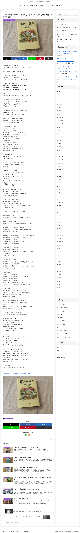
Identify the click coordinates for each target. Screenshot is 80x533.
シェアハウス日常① (62, 24)
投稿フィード (60, 350)
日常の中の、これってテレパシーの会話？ (66, 40)
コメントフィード (61, 354)
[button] (49, 58)
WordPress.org (61, 357)
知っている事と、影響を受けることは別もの (67, 35)
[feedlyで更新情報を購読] (26, 435)
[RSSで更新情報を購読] (29, 435)
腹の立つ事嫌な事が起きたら (64, 31)
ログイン (59, 347)
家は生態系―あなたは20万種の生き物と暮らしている (16, 373)
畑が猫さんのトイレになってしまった (66, 27)
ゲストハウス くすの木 (69, 79)
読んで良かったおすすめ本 (8, 418)
